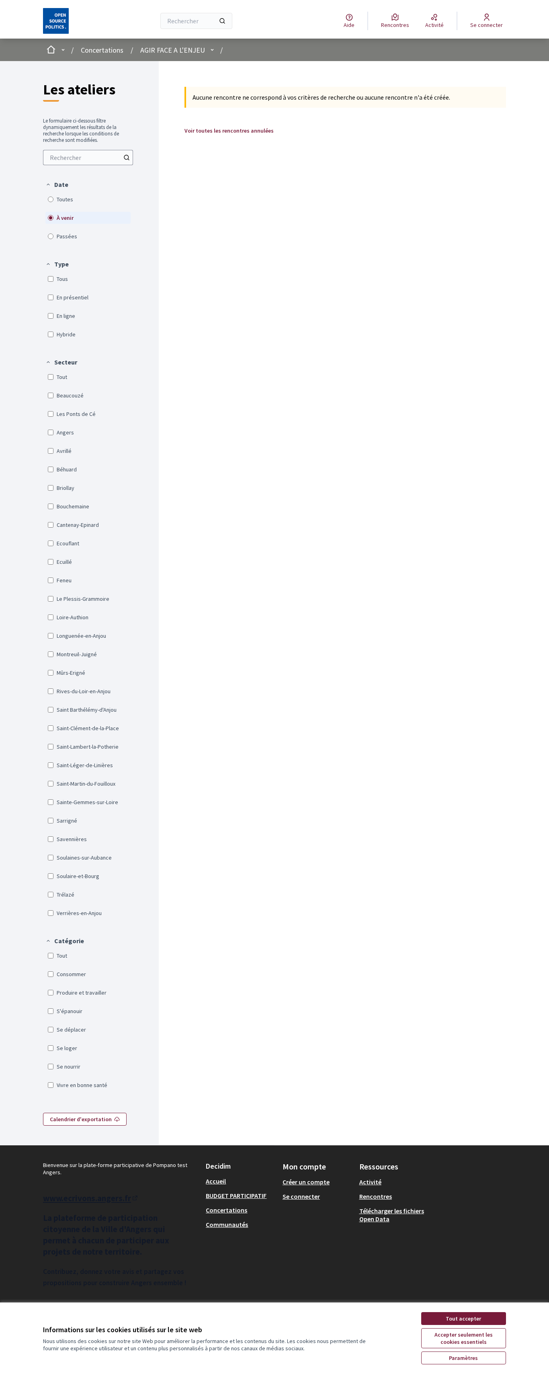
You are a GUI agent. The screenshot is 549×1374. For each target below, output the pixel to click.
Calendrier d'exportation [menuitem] (81, 1119)
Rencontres (375, 1196)
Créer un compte (306, 1182)
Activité (370, 1182)
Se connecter (301, 1196)
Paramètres (463, 1358)
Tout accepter (463, 1318)
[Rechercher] (222, 21)
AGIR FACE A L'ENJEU (172, 50)
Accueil (216, 1181)
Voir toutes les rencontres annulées (229, 130)
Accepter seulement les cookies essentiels (463, 1338)
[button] (57, 184)
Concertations (102, 50)
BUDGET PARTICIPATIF (236, 1196)
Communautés (227, 1224)
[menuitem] (88, 157)
